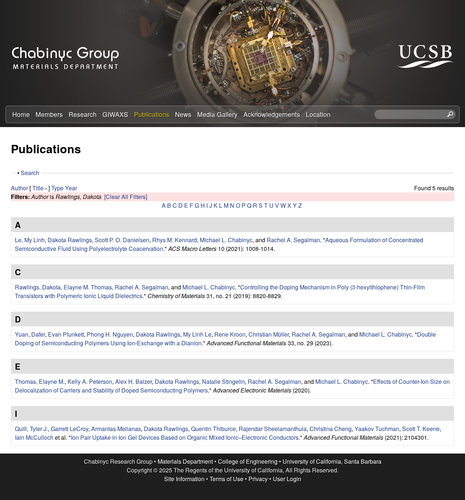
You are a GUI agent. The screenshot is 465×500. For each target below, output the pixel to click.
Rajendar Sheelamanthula (273, 428)
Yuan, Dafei (30, 334)
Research (83, 114)
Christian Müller (268, 334)
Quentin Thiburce (213, 428)
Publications (151, 114)
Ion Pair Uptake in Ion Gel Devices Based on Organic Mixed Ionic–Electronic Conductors (185, 437)
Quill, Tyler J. (31, 428)
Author (19, 188)
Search (30, 172)
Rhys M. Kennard (174, 240)
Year (71, 188)
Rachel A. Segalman (293, 240)
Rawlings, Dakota (38, 287)
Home (21, 114)
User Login (287, 479)
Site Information (184, 479)
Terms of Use (226, 479)
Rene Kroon (230, 334)
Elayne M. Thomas (88, 287)
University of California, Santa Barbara (332, 461)
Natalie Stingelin (223, 381)
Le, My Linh (30, 240)
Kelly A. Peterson (90, 381)
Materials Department (185, 461)
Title (38, 188)
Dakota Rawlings (70, 240)
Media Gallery (217, 114)
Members (49, 114)
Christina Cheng (331, 428)
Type (57, 188)
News (183, 114)
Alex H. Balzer (133, 381)
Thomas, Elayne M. (40, 381)
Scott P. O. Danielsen (122, 240)
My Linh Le (197, 334)
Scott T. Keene (421, 428)
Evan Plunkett (66, 334)
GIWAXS (115, 114)
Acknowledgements (271, 114)
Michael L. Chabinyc (226, 240)
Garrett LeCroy (69, 428)
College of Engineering (248, 461)
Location (318, 114)
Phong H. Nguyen (110, 334)
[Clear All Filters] (125, 196)
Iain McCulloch (34, 437)
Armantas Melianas (116, 428)
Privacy (258, 479)
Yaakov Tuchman (377, 428)
